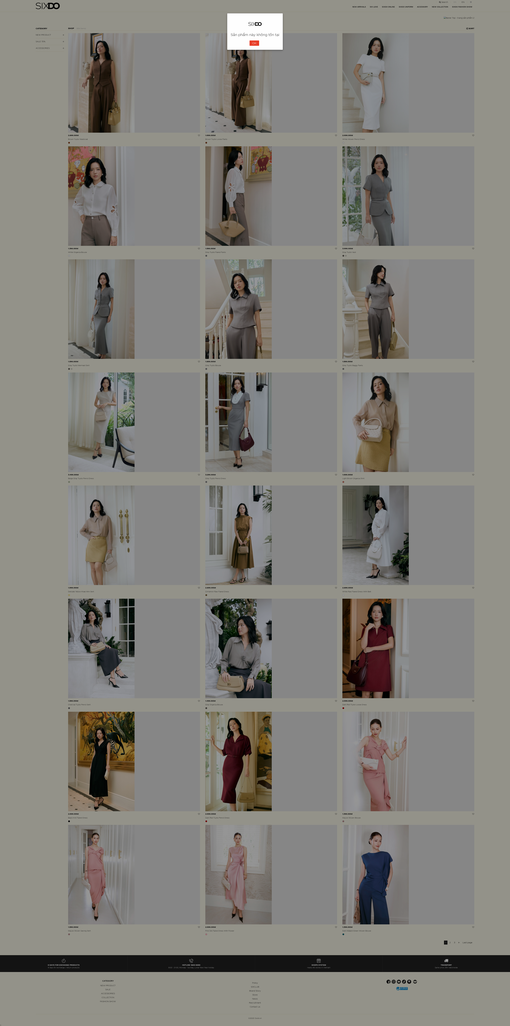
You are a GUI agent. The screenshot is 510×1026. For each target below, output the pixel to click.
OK (254, 43)
